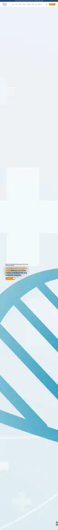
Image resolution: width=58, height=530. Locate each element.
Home (13, 4)
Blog (36, 4)
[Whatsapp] (57, 522)
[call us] (47, 4)
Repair (33, 4)
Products (19, 4)
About (16, 4)
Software (24, 4)
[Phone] (57, 525)
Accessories (29, 4)
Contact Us (39, 4)
